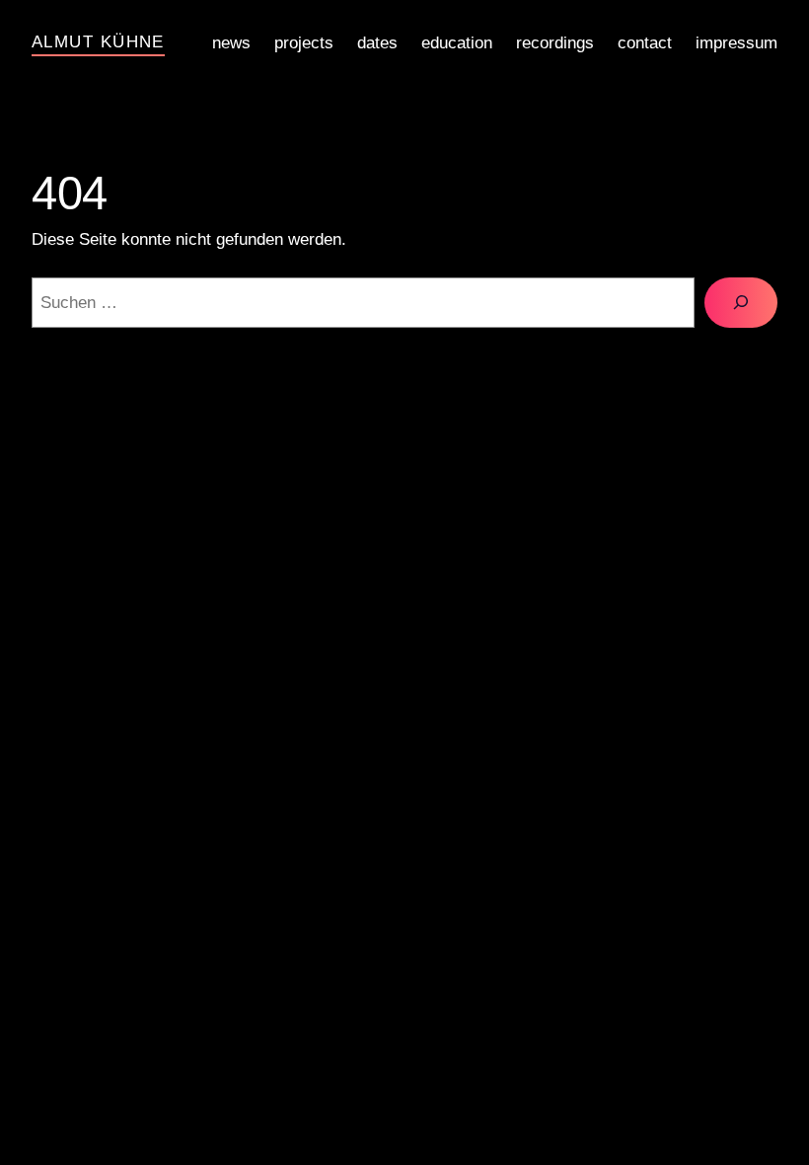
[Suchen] (740, 302)
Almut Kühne (98, 41)
